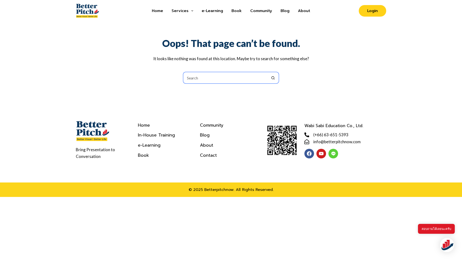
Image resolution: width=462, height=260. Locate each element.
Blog (285, 11)
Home (157, 11)
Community (261, 11)
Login (372, 11)
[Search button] (273, 78)
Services (180, 11)
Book (236, 11)
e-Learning (212, 11)
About (304, 11)
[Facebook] (309, 153)
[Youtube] (321, 153)
